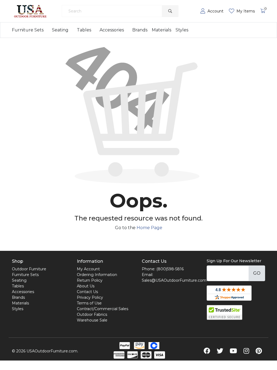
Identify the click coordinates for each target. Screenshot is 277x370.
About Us (85, 286)
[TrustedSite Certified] (224, 312)
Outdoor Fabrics (92, 314)
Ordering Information (97, 274)
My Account (88, 269)
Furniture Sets (28, 30)
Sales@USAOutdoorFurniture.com (174, 280)
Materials (161, 30)
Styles (182, 30)
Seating (60, 30)
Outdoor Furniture (29, 269)
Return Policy (90, 280)
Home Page (149, 227)
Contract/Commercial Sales (102, 308)
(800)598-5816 (170, 269)
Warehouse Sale (92, 320)
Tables (84, 30)
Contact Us (87, 291)
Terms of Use (89, 303)
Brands (139, 30)
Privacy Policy (90, 297)
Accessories (112, 30)
